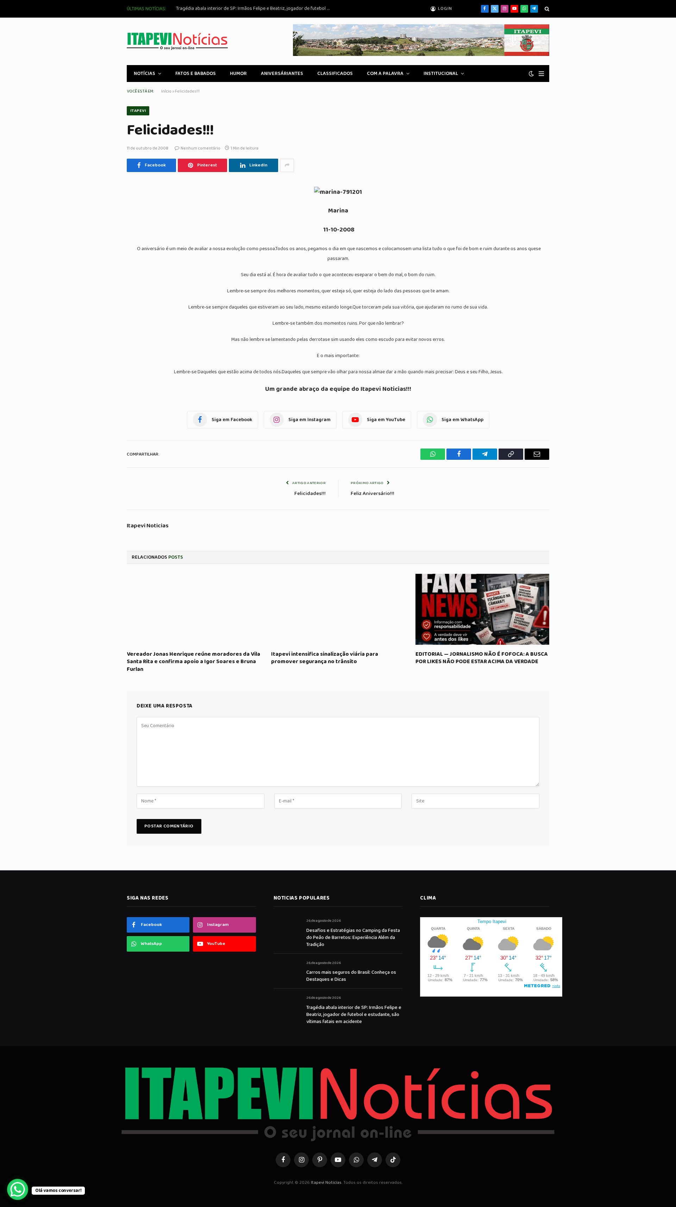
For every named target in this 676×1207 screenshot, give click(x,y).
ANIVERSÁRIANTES (282, 73)
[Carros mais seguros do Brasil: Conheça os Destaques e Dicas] (287, 970)
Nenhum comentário (200, 148)
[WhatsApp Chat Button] (17, 1189)
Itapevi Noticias (148, 525)
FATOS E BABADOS (195, 73)
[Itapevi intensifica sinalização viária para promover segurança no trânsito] (338, 609)
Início (166, 91)
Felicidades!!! (310, 493)
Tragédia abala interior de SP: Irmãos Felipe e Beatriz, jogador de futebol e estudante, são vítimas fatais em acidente (255, 8)
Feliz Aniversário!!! (372, 493)
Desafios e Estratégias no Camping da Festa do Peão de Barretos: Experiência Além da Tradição (353, 937)
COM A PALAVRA (385, 73)
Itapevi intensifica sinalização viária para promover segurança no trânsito (324, 658)
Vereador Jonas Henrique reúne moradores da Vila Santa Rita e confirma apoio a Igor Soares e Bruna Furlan (193, 661)
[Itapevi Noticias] (177, 41)
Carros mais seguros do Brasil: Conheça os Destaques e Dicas (351, 976)
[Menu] (541, 74)
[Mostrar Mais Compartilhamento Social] (287, 165)
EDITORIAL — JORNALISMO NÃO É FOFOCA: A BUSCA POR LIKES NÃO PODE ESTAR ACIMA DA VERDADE (481, 658)
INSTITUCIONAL (441, 73)
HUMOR (238, 73)
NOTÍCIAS (144, 73)
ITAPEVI (138, 110)
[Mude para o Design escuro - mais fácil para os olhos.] (531, 74)
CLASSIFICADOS (335, 73)
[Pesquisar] (546, 9)
